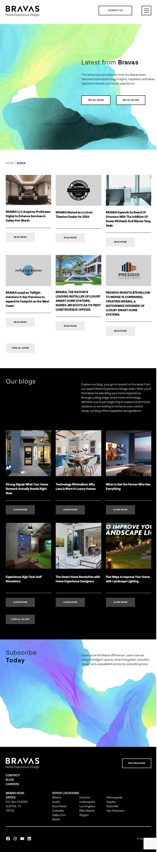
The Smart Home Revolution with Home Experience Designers (77, 582)
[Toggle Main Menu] (143, 10)
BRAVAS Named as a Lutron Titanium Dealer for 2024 (73, 214)
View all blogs (20, 622)
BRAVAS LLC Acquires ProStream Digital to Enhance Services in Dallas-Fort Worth (25, 216)
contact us (112, 10)
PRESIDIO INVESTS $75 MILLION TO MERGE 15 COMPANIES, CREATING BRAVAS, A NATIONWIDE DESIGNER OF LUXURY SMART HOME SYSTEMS (126, 302)
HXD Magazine (134, 766)
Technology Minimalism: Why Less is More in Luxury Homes (75, 490)
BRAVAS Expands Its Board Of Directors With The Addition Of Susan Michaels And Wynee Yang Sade (125, 218)
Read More (24, 238)
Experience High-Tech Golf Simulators (24, 582)
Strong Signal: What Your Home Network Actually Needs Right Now (27, 492)
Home (10, 163)
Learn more (24, 514)
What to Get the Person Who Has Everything (126, 490)
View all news (20, 346)
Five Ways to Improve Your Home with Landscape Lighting (126, 582)
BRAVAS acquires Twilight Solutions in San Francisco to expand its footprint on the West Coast (27, 298)
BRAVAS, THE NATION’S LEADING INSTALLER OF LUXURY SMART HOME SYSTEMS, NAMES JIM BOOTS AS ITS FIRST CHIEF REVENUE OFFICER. (76, 302)
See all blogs (129, 100)
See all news (94, 100)
